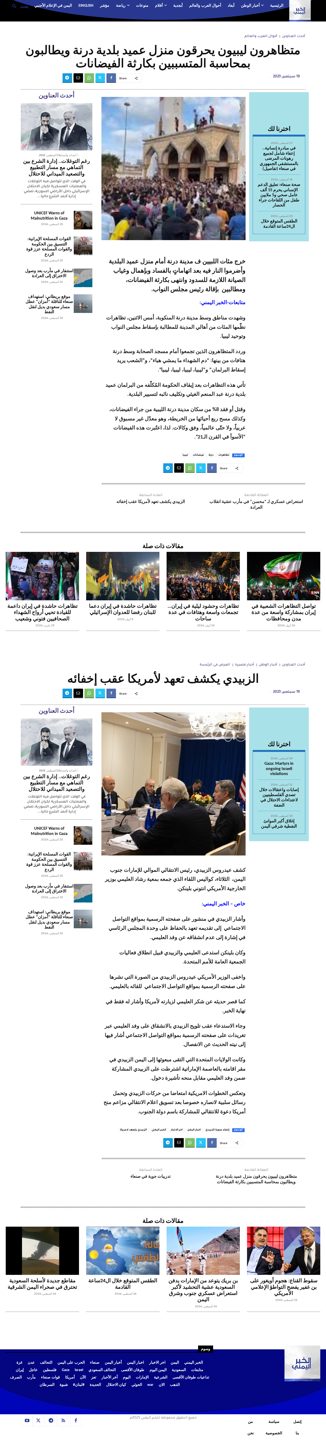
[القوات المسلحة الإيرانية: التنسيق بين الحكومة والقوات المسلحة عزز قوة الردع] (83, 246)
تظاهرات (223, 455)
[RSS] (63, 1420)
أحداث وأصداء (68, 155)
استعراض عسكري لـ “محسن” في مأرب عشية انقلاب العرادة (256, 505)
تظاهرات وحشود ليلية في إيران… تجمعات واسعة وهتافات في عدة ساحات (203, 613)
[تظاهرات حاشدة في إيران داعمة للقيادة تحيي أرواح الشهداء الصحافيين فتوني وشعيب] (42, 576)
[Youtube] (27, 1420)
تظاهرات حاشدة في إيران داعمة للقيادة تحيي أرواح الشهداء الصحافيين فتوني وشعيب (42, 613)
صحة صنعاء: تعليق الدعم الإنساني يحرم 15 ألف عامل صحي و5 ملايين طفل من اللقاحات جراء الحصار (279, 195)
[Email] (78, 78)
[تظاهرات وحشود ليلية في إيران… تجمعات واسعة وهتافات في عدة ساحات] (203, 576)
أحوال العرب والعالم (260, 36)
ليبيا (185, 455)
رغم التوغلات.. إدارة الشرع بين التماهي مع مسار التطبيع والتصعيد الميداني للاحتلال (56, 168)
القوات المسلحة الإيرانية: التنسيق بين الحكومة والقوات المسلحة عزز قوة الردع (49, 247)
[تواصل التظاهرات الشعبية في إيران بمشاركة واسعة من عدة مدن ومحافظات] (283, 576)
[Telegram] (67, 78)
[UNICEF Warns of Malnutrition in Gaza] (83, 220)
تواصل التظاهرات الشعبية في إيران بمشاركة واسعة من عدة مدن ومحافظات (284, 613)
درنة (211, 455)
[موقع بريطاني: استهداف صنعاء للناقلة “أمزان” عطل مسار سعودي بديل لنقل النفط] (83, 303)
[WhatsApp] (89, 78)
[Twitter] (100, 78)
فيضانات (198, 455)
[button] (18, 6)
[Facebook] (111, 78)
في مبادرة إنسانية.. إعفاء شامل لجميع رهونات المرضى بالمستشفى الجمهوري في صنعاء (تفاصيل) (279, 158)
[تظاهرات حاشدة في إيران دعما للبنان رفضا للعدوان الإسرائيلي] (122, 576)
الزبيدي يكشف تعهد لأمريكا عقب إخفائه (150, 502)
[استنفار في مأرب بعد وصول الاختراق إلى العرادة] (83, 278)
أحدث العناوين (293, 36)
